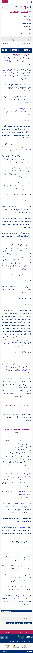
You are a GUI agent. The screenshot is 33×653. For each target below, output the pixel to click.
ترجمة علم (19, 623)
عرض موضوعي (25, 29)
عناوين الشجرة (10, 623)
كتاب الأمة (25, 19)
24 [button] (27, 50)
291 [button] (15, 50)
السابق (8, 612)
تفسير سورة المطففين (15, 38)
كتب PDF (26, 16)
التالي (4, 612)
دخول (4, 1)
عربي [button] (28, 2)
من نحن (7, 632)
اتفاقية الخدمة (20, 632)
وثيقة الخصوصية (28, 632)
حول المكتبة (25, 23)
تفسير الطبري (22, 38)
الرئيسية (28, 38)
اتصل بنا (13, 632)
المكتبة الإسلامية (19, 12)
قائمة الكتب (25, 26)
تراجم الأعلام (24, 33)
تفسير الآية (27, 623)
